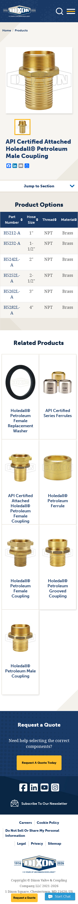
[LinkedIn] (33, 786)
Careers (25, 823)
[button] (60, 898)
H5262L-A (12, 294)
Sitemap (54, 843)
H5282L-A (12, 310)
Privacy (37, 843)
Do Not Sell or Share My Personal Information (32, 833)
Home (6, 30)
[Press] (59, 11)
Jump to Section (39, 186)
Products (21, 30)
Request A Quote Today (39, 762)
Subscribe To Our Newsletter (44, 804)
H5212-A (12, 233)
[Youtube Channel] (44, 786)
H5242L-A (12, 262)
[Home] (19, 11)
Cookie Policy (48, 823)
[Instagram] (55, 786)
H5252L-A (12, 278)
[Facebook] (23, 786)
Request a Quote (24, 897)
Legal (21, 843)
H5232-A (12, 243)
